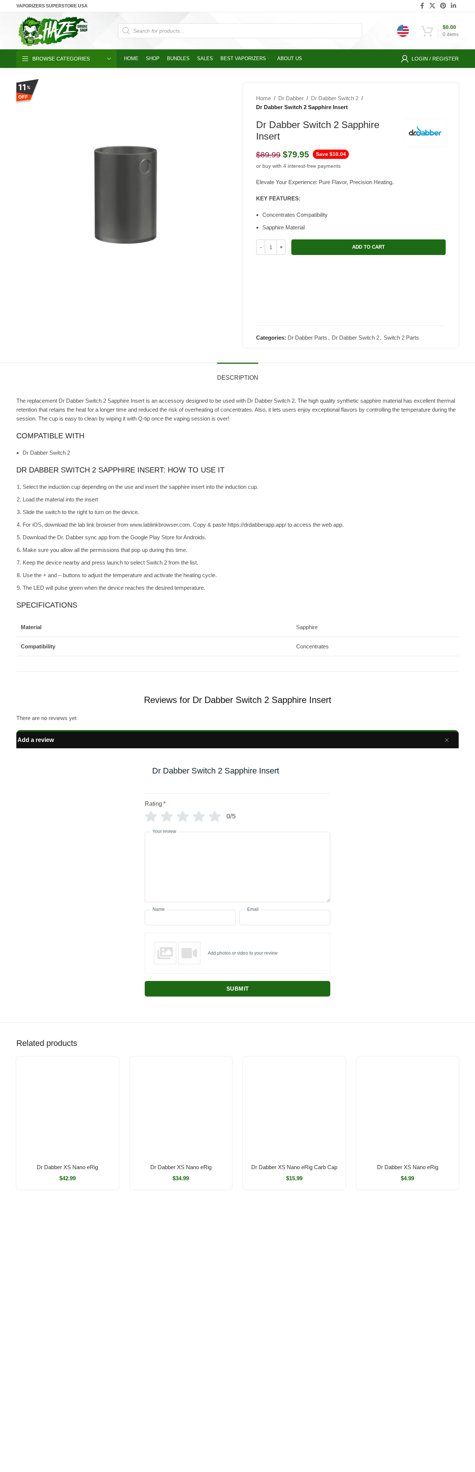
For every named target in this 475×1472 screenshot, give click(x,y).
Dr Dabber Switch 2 (334, 98)
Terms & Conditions (341, 1324)
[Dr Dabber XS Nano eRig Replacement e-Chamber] (181, 1108)
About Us (329, 1248)
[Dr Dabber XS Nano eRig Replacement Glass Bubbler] (67, 1108)
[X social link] (432, 6)
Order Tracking (336, 1260)
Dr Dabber (291, 98)
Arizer (250, 1260)
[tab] (237, 374)
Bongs (174, 1248)
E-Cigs (175, 1349)
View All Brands (261, 1362)
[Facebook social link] (422, 6)
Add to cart (368, 247)
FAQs (325, 1286)
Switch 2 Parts (401, 337)
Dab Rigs (178, 1273)
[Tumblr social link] (61, 1422)
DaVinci (403, 1273)
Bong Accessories (188, 1260)
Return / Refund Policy (345, 1273)
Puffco (401, 1248)
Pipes (173, 1324)
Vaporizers (179, 1298)
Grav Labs (255, 1311)
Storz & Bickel (259, 1248)
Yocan (250, 1286)
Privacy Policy (335, 1336)
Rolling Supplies (186, 1336)
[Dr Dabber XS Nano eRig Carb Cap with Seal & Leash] (294, 1108)
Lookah (252, 1324)
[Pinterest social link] (443, 6)
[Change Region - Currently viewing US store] (403, 31)
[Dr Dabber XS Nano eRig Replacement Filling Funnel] (408, 1108)
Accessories (181, 1362)
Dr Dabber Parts (307, 337)
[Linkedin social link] (454, 6)
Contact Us (332, 1298)
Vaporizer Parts (185, 1311)
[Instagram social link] (41, 1422)
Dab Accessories (186, 1286)
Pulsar (250, 1298)
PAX (248, 1273)
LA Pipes (253, 1349)
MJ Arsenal (256, 1336)
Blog (324, 1311)
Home (263, 98)
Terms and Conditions (278, 1447)
